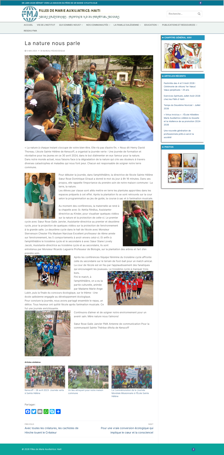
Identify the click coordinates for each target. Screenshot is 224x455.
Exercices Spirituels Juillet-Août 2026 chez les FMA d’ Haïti (182, 97)
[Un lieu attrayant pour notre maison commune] (88, 377)
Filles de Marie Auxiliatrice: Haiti (69, 10)
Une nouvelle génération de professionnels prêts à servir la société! (179, 134)
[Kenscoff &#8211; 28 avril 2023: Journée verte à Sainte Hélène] (45, 377)
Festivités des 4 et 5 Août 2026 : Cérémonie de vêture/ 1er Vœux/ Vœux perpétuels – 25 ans (180, 86)
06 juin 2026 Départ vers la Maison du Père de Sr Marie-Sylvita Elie (59, 3)
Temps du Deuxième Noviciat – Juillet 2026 (182, 107)
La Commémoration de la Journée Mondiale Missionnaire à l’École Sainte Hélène (130, 393)
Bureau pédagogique (54, 51)
